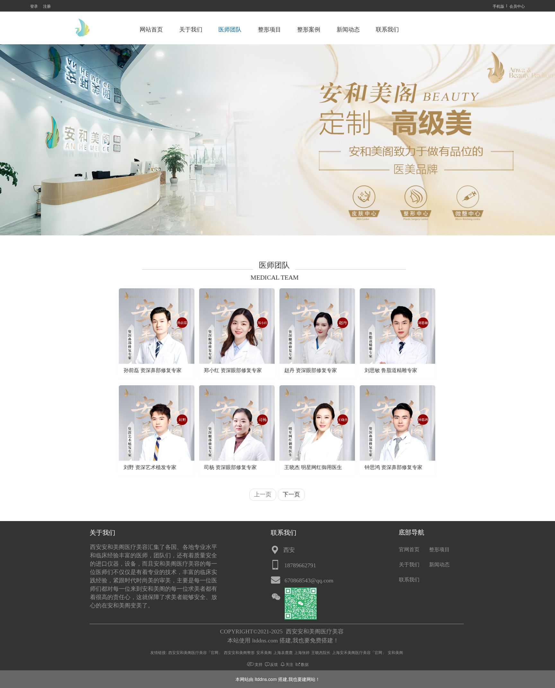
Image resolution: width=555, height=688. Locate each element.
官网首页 (409, 549)
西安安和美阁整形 (239, 652)
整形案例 (308, 29)
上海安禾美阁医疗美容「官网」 (359, 652)
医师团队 (230, 29)
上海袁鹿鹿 (283, 652)
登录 (34, 6)
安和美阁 (395, 652)
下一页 (291, 494)
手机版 (498, 6)
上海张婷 (302, 652)
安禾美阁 (264, 652)
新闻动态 (348, 29)
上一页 (262, 494)
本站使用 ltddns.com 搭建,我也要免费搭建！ (283, 640)
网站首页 (151, 29)
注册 (47, 6)
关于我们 (190, 29)
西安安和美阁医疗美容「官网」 (195, 652)
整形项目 (269, 29)
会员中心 (517, 6)
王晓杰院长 (320, 652)
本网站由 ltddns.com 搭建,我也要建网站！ (277, 679)
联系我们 (387, 29)
